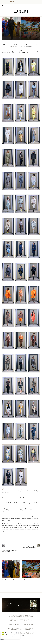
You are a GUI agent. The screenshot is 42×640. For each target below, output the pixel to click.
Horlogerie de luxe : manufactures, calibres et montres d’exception (21, 627)
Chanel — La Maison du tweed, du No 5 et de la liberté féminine (21, 621)
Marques (32, 632)
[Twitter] (17, 594)
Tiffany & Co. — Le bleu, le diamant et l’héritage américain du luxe (21, 624)
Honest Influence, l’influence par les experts (21, 615)
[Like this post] (20, 542)
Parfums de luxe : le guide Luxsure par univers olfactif (21, 625)
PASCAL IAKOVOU (7, 37)
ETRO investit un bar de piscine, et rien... (31, 579)
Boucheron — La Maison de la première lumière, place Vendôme (21, 616)
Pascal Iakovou (14, 46)
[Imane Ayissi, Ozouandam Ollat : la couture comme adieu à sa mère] (11, 28)
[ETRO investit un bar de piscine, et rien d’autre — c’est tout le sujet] (30, 28)
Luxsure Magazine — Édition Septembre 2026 (27, 633)
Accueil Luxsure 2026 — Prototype (22, 632)
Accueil (3, 41)
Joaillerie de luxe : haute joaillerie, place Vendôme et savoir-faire (21, 628)
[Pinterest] (22, 594)
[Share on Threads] (27, 542)
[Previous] (16, 2)
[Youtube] (24, 594)
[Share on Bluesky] (28, 542)
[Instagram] (19, 594)
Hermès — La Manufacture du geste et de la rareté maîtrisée (21, 620)
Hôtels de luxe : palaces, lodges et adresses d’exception (21, 629)
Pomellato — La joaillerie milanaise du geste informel (21, 623)
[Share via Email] (29, 542)
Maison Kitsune (5, 535)
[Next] (17, 2)
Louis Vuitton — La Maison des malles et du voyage (21, 619)
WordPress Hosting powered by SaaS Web (21, 636)
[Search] (39, 5)
